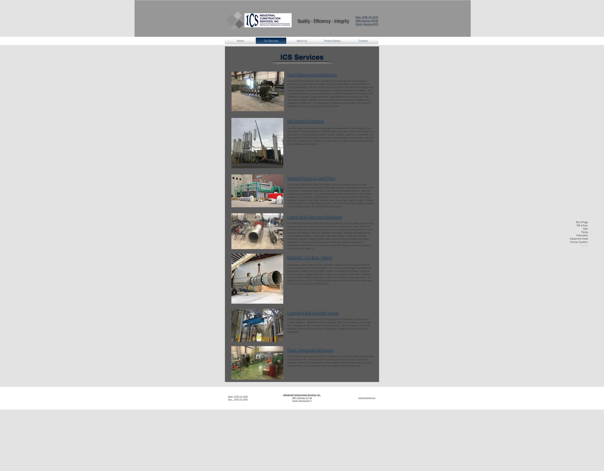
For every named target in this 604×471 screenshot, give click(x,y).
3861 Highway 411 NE (302, 397)
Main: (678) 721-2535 (238, 396)
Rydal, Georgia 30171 (302, 400)
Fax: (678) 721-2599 (238, 399)
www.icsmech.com (366, 397)
